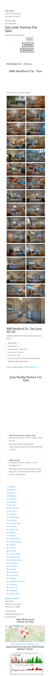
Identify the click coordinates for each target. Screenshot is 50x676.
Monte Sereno (14, 539)
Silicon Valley (14, 593)
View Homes (27, 50)
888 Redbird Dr (31, 367)
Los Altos (12, 520)
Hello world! (14, 460)
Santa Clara (13, 575)
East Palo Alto (13, 508)
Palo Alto (12, 551)
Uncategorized (14, 465)
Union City (13, 587)
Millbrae (12, 532)
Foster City (12, 511)
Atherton (11, 487)
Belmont (11, 490)
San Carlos (13, 566)
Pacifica (12, 548)
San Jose (12, 569)
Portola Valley (14, 554)
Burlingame (13, 496)
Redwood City (14, 557)
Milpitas (12, 535)
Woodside (13, 590)
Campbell (12, 499)
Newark (12, 545)
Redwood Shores (15, 560)
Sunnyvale (13, 584)
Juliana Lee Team (18, 438)
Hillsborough (14, 517)
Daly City (11, 505)
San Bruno (13, 563)
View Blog (28, 45)
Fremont (12, 514)
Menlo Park (13, 529)
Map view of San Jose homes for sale (25, 644)
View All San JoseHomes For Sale (25, 620)
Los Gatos (13, 526)
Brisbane (11, 493)
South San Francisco (17, 581)
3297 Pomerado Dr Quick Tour (22, 435)
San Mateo (13, 572)
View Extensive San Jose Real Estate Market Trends (25, 648)
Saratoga (12, 578)
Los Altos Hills (14, 523)
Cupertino (12, 502)
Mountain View (15, 542)
